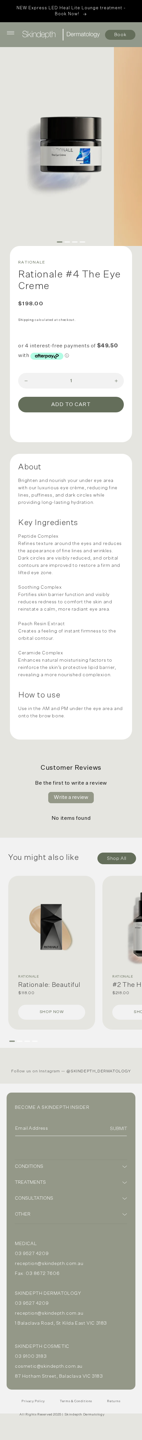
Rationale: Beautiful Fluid (49, 985)
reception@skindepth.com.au (49, 1263)
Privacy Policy (33, 1401)
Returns (113, 1401)
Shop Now (52, 1012)
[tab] (59, 242)
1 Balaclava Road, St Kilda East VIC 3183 (61, 1323)
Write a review (71, 797)
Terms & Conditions (76, 1401)
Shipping (26, 320)
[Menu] (10, 33)
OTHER (22, 1214)
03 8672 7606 (42, 1273)
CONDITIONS (29, 1166)
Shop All (116, 858)
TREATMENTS (30, 1182)
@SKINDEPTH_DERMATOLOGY (98, 1071)
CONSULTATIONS (34, 1198)
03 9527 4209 (32, 1253)
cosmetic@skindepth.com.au (49, 1366)
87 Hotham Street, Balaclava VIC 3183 (59, 1376)
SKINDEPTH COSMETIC (42, 1346)
